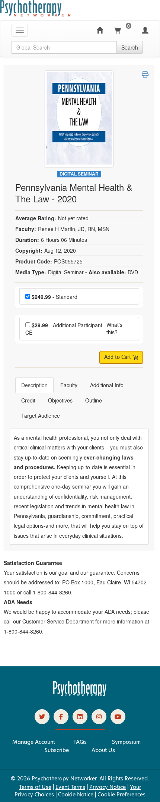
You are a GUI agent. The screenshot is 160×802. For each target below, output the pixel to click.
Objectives (60, 400)
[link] (42, 716)
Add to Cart (118, 357)
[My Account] (145, 30)
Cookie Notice (75, 794)
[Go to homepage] (80, 694)
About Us (103, 750)
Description (34, 385)
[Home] (100, 30)
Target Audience (40, 415)
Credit (28, 400)
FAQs (80, 742)
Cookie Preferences (121, 794)
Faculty (68, 385)
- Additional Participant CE (63, 328)
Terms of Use (35, 787)
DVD (133, 272)
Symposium (126, 742)
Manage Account (33, 742)
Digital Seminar (79, 174)
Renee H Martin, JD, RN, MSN (73, 229)
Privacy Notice (107, 787)
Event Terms (70, 787)
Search (129, 47)
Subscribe (57, 750)
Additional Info (107, 385)
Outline (93, 400)
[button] (145, 74)
